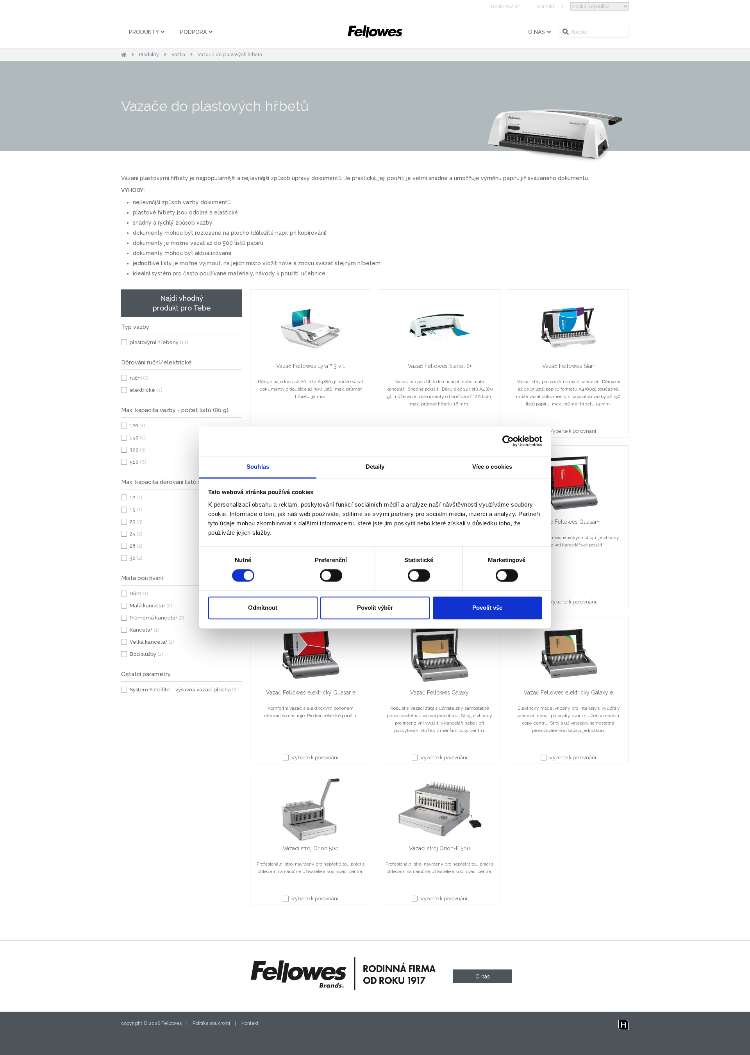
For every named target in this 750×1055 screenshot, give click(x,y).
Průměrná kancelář (157, 618)
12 (136, 497)
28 (136, 546)
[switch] (331, 575)
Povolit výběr (375, 608)
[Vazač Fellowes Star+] (568, 329)
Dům (139, 593)
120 (137, 425)
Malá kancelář (151, 606)
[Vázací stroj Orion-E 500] (439, 811)
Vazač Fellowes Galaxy (439, 692)
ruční (139, 378)
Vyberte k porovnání (572, 431)
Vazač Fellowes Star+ (568, 366)
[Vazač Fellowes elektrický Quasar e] (310, 655)
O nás (537, 32)
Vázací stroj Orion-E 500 (439, 848)
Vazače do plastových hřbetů (230, 54)
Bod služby (146, 654)
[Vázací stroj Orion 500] (310, 811)
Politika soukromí (211, 1023)
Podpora (194, 32)
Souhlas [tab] (257, 466)
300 (138, 450)
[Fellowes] (375, 31)
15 (136, 509)
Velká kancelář (152, 642)
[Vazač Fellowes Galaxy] (439, 655)
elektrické (146, 390)
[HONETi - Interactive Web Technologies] (623, 1023)
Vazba (178, 54)
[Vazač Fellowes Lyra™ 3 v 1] (310, 329)
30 (136, 558)
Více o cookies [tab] (492, 466)
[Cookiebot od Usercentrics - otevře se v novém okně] (508, 441)
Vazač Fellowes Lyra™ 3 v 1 (310, 366)
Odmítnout (262, 608)
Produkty (144, 32)
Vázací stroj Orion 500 (311, 848)
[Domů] (124, 54)
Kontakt (545, 6)
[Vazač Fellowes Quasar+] (568, 485)
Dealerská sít (505, 6)
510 (138, 462)
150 (138, 438)
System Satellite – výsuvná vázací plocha (184, 690)
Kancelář (144, 630)
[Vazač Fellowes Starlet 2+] (439, 329)
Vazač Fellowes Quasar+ (568, 522)
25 (136, 534)
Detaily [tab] (375, 466)
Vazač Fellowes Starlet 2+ (439, 366)
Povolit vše (487, 608)
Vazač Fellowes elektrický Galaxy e (568, 692)
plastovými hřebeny (159, 342)
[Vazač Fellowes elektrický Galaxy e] (568, 655)
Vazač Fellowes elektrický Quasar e (310, 692)
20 (136, 522)
